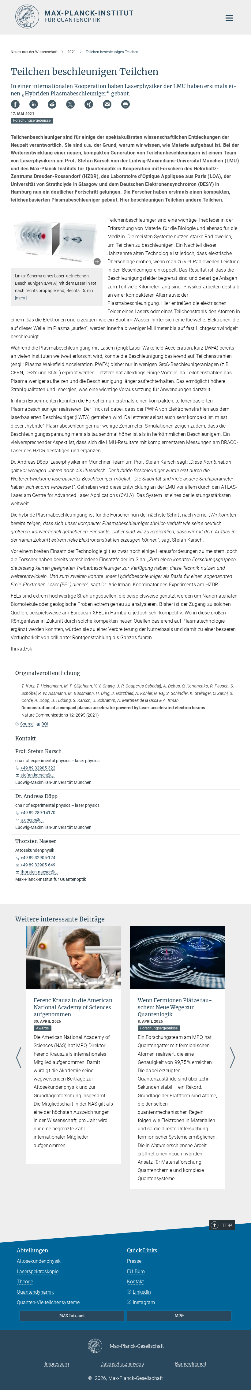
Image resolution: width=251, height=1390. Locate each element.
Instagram (144, 1302)
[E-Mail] (107, 104)
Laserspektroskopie (37, 1271)
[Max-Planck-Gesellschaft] (99, 1346)
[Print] (125, 104)
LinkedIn (142, 1292)
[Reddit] (52, 104)
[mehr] (21, 297)
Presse (134, 1261)
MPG (179, 1315)
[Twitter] (70, 104)
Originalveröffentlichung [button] (47, 673)
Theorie (25, 1281)
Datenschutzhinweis (122, 1364)
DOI (44, 723)
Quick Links (142, 1250)
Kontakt (135, 1281)
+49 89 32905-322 (38, 767)
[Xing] (88, 104)
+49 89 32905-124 (38, 857)
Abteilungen (32, 1250)
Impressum (57, 1364)
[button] (97, 262)
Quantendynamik (35, 1292)
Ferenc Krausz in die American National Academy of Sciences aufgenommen (73, 1007)
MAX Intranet (72, 1315)
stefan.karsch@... (37, 775)
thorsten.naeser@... (39, 871)
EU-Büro (136, 1271)
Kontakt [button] (25, 739)
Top (227, 1225)
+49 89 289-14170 (38, 812)
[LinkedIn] (33, 104)
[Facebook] (15, 104)
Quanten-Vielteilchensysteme (48, 1302)
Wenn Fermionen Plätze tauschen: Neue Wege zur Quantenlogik (175, 1007)
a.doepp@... (32, 819)
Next (232, 1058)
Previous (18, 1058)
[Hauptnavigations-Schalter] (229, 18)
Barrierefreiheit (190, 1364)
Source (26, 723)
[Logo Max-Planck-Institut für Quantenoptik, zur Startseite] (114, 16)
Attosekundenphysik (39, 1261)
